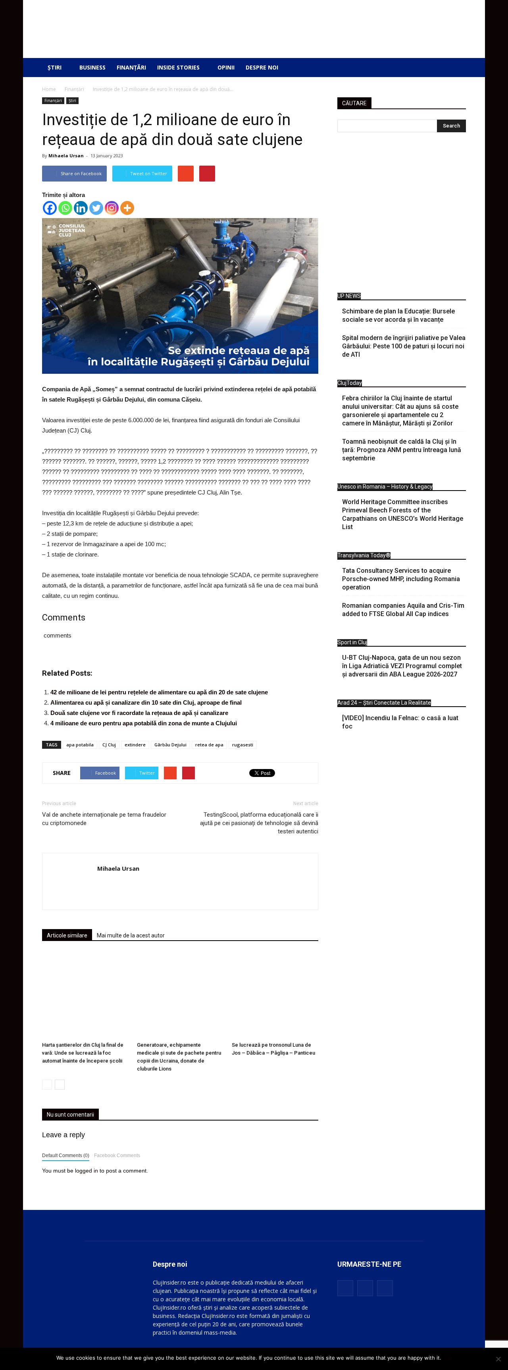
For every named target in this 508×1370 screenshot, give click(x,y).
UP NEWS (349, 296)
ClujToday (349, 383)
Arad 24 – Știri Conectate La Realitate (384, 702)
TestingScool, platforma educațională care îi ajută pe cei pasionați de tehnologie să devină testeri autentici (259, 823)
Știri (55, 67)
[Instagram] (112, 208)
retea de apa (209, 745)
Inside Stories (178, 67)
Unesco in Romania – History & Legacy (385, 486)
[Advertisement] (401, 214)
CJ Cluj (109, 745)
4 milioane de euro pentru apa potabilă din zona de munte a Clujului (143, 723)
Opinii (226, 67)
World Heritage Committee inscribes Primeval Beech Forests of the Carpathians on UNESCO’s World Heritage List (402, 514)
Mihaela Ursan (66, 155)
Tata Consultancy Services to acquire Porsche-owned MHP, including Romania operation (401, 579)
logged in (86, 1170)
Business (92, 67)
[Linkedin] (81, 208)
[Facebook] (50, 208)
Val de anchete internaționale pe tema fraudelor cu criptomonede (104, 819)
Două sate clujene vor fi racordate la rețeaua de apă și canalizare (139, 712)
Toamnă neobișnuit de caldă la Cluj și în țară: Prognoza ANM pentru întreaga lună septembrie (401, 450)
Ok (448, 1358)
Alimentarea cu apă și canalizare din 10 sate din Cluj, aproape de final (146, 702)
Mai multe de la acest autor (131, 935)
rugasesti (242, 745)
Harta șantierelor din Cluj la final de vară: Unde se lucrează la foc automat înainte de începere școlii (82, 1053)
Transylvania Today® (364, 555)
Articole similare (67, 935)
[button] (454, 67)
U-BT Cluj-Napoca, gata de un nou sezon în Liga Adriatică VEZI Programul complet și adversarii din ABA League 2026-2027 (402, 666)
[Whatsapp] (65, 208)
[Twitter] (96, 208)
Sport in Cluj (352, 642)
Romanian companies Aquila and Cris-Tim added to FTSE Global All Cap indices (403, 610)
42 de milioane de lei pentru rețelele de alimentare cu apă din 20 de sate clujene (159, 692)
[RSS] (365, 1288)
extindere (135, 745)
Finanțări (131, 67)
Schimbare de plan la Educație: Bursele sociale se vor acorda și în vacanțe (398, 315)
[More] (127, 208)
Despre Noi (262, 67)
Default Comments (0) (65, 1155)
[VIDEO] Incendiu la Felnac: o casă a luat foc (400, 722)
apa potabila (80, 745)
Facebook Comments (117, 1155)
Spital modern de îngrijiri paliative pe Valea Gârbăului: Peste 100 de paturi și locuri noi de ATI (404, 346)
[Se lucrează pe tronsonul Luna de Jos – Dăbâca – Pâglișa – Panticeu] (275, 995)
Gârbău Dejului (170, 745)
